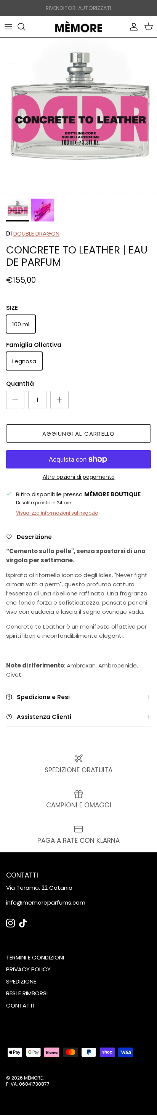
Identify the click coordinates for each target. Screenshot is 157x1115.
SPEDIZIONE (21, 981)
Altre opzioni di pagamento (79, 477)
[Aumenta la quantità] (59, 400)
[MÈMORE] (78, 27)
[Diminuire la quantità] (15, 400)
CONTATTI (20, 1005)
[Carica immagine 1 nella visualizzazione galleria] (78, 116)
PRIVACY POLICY (28, 969)
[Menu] (8, 26)
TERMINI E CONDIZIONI (35, 957)
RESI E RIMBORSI (27, 993)
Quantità (20, 384)
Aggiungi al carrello (78, 434)
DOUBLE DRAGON (36, 233)
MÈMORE (33, 1078)
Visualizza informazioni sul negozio (57, 513)
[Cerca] (25, 26)
